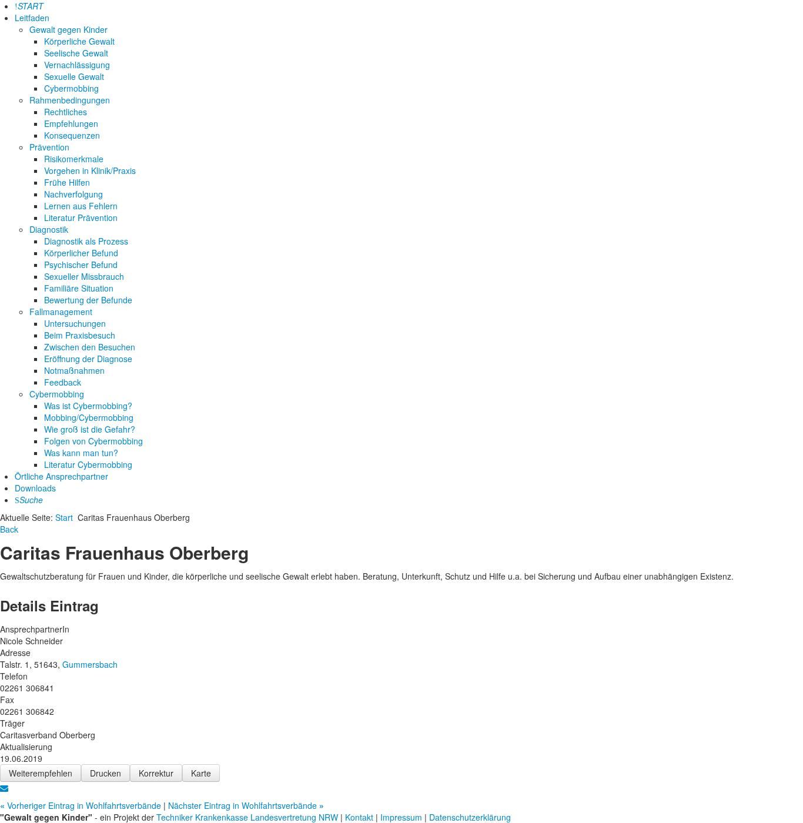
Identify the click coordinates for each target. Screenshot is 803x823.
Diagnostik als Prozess (86, 241)
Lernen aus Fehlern (81, 206)
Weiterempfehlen (40, 773)
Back (9, 529)
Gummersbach (90, 664)
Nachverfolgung (73, 194)
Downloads (35, 488)
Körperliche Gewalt (79, 41)
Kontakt (360, 817)
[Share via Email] (4, 788)
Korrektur (156, 773)
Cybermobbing (71, 88)
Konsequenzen (72, 135)
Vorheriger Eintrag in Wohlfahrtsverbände (81, 805)
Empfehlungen (71, 123)
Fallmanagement (60, 311)
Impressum (402, 817)
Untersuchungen (75, 323)
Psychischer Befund (81, 264)
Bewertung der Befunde (88, 300)
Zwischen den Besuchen (89, 347)
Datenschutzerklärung (470, 817)
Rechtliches (65, 112)
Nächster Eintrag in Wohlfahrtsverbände (246, 805)
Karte (201, 773)
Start (64, 517)
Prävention (49, 147)
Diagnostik (48, 229)
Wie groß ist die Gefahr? (89, 429)
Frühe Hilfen (67, 182)
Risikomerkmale (73, 159)
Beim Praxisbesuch (79, 335)
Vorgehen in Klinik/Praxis (90, 170)
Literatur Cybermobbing (88, 464)
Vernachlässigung (77, 65)
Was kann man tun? (81, 453)
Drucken (105, 773)
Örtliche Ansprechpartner (61, 476)
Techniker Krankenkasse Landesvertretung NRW (247, 817)
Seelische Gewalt (76, 53)
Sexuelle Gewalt (74, 76)
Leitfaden (32, 18)
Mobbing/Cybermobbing (88, 417)
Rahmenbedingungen (69, 100)
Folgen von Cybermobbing (93, 441)
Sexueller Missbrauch (84, 276)
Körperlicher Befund (81, 253)
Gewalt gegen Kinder (68, 29)
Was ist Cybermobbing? (88, 406)
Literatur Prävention (81, 217)
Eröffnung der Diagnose (88, 358)
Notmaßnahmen (74, 370)
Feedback (62, 382)
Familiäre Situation (78, 288)
